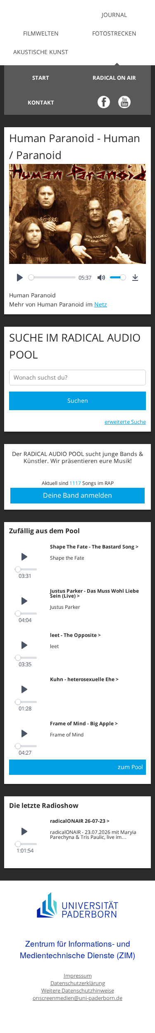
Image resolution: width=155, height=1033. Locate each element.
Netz (100, 304)
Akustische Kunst (40, 52)
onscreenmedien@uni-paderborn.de (77, 998)
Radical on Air (114, 77)
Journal (114, 15)
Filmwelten (41, 33)
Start (40, 77)
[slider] (52, 277)
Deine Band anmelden (77, 495)
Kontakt (41, 102)
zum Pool (130, 767)
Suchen (77, 400)
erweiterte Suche (125, 421)
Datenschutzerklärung (77, 983)
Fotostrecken (114, 33)
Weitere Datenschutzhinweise (77, 990)
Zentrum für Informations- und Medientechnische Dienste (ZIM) (77, 949)
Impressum (78, 975)
